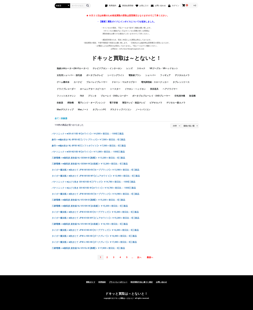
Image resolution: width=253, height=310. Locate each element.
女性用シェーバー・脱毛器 (69, 75)
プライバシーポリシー (118, 282)
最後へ (150, 257)
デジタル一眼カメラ (175, 102)
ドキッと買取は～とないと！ (126, 58)
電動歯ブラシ (134, 75)
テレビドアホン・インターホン (107, 68)
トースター (115, 89)
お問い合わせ (161, 282)
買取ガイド (90, 282)
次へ (139, 257)
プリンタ (92, 96)
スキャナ (141, 68)
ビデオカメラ (156, 102)
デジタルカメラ (182, 75)
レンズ (129, 68)
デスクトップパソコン (120, 109)
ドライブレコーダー (66, 89)
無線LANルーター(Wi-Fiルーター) (72, 68)
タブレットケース (181, 82)
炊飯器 (60, 102)
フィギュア (165, 75)
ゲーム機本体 (63, 82)
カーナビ (78, 82)
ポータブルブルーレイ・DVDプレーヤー (151, 96)
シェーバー (150, 75)
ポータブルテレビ (94, 75)
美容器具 (154, 89)
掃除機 (70, 102)
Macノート (83, 109)
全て (57, 118)
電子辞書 (114, 102)
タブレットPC (99, 109)
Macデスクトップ (65, 109)
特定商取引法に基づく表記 (142, 282)
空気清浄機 (179, 96)
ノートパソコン (143, 109)
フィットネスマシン (66, 96)
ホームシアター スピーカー (93, 89)
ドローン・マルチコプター (124, 82)
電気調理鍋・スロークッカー (155, 82)
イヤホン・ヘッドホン (135, 89)
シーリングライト (115, 75)
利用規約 (102, 282)
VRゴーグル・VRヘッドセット (164, 68)
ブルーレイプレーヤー (96, 82)
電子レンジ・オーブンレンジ (91, 102)
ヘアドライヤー (170, 89)
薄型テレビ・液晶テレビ (133, 102)
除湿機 (192, 96)
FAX (82, 96)
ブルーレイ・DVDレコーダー (114, 96)
